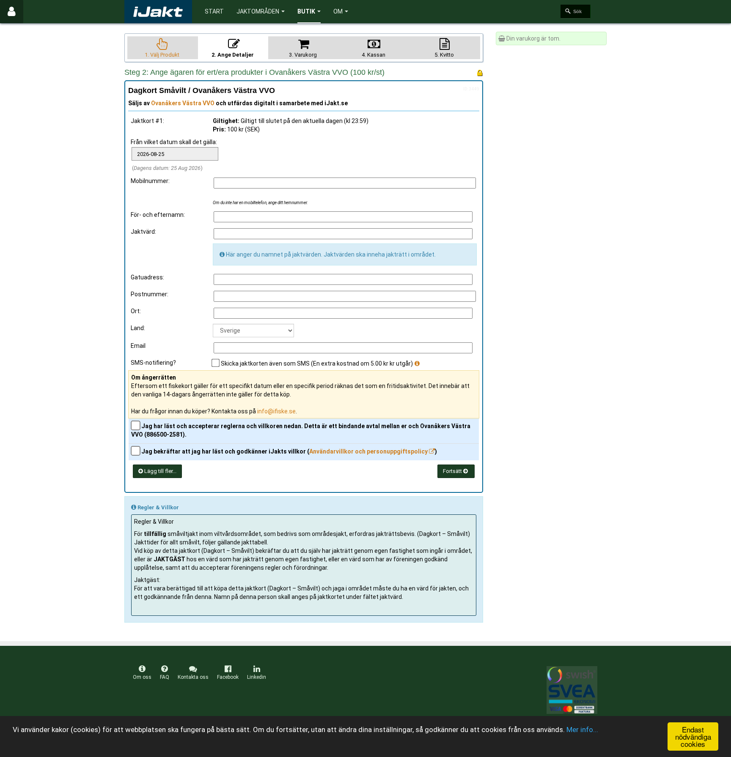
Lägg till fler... (159, 471)
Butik (306, 11)
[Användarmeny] (11, 11)
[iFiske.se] (158, 11)
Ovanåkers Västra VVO (182, 103)
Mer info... (582, 729)
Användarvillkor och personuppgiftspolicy (369, 451)
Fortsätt (453, 471)
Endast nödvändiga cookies (693, 736)
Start (214, 11)
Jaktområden (257, 11)
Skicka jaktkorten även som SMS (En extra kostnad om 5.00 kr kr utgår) (317, 363)
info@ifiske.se (276, 411)
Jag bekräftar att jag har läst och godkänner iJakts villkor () (288, 451)
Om (338, 11)
